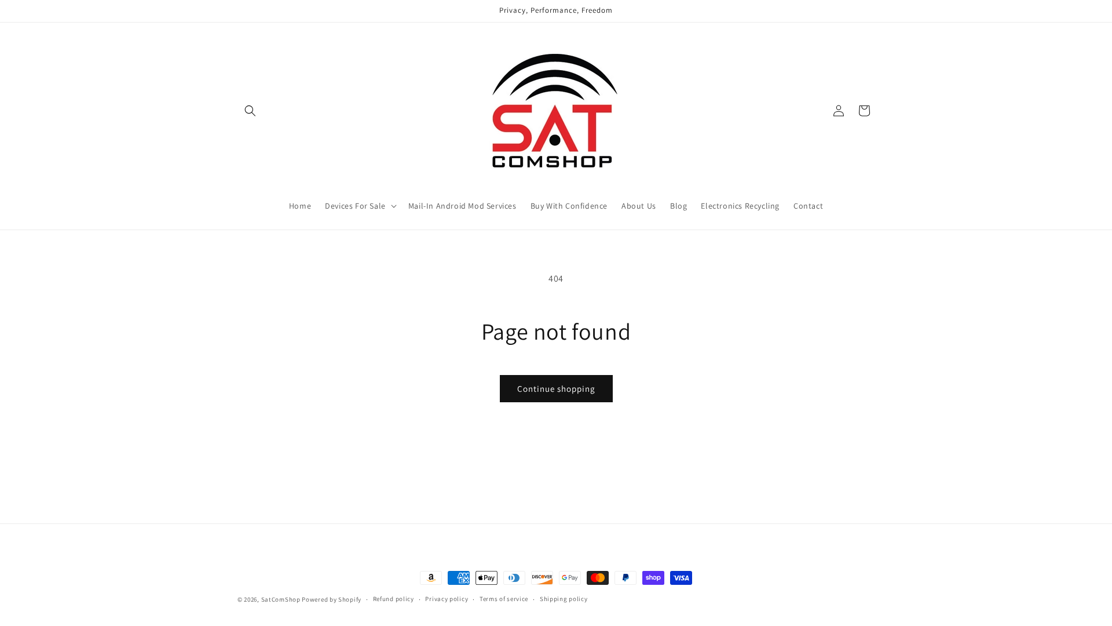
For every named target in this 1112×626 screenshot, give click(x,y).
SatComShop (281, 599)
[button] (250, 110)
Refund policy (393, 599)
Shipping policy (564, 599)
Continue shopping (556, 388)
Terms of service (504, 599)
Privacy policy (446, 599)
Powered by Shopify (331, 599)
